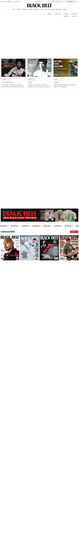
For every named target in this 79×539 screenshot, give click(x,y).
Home (14, 9)
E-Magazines (4, 1)
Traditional (19, 9)
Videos (18, 1)
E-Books (11, 1)
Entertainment (25, 9)
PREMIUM (30, 82)
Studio (53, 9)
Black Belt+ (47, 9)
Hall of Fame (36, 9)
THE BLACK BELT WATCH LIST (8, 82)
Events (31, 9)
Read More (73, 231)
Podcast (64, 9)
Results (42, 9)
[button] (78, 1)
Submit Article (58, 9)
